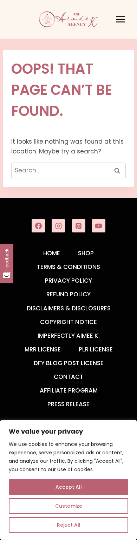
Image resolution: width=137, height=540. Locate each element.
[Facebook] (38, 225)
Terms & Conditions (68, 267)
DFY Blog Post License (69, 363)
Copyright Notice (68, 322)
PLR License (96, 349)
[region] (68, 480)
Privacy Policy (68, 280)
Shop (86, 253)
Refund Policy (68, 294)
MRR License (43, 349)
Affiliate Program (69, 390)
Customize (68, 505)
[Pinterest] (78, 225)
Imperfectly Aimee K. (69, 335)
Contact (68, 377)
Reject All (68, 524)
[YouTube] (98, 225)
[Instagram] (58, 225)
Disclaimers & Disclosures (69, 308)
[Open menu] (120, 19)
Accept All (69, 486)
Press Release (68, 404)
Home (51, 253)
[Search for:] (68, 170)
